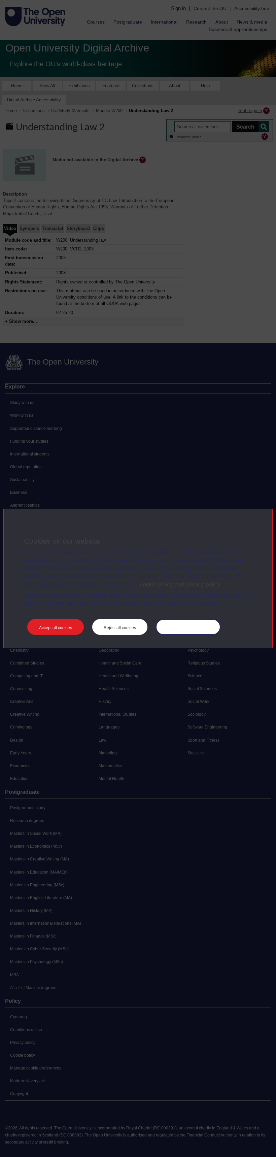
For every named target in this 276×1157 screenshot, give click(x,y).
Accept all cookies (55, 627)
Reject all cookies (120, 627)
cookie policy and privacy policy (180, 584)
